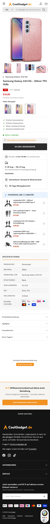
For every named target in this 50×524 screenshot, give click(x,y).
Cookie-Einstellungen (9, 518)
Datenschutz (29, 516)
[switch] (44, 520)
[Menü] (4, 3)
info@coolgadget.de (18, 444)
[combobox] (25, 9)
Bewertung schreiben (25, 364)
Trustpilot (32, 449)
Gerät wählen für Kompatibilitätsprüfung (21, 140)
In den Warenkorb (25, 146)
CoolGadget (12, 512)
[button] (46, 3)
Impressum (11, 516)
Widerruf (20, 516)
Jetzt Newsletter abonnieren (25, 402)
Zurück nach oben (25, 414)
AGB (3, 516)
